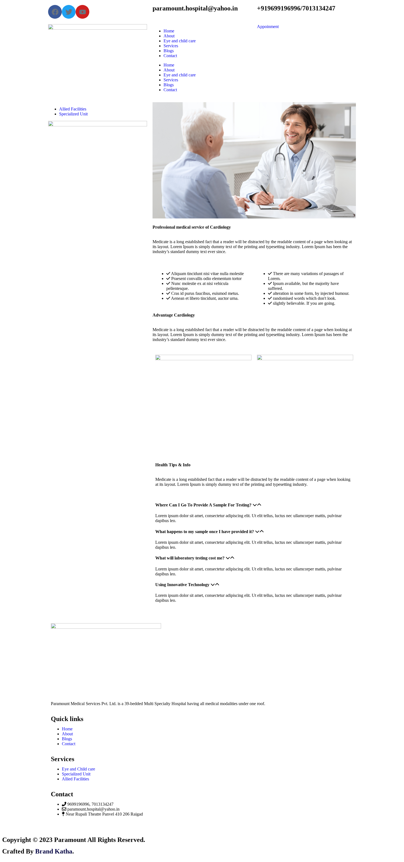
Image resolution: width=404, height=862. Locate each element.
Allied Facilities (72, 109)
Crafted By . (38, 851)
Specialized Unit (73, 114)
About (169, 36)
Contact (170, 55)
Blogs (169, 50)
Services (171, 45)
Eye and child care (180, 40)
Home (169, 31)
